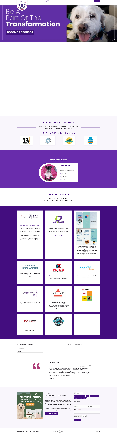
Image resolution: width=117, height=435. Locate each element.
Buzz (62, 428)
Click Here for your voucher (58, 235)
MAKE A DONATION (53, 410)
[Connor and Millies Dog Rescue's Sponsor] (30, 402)
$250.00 (96, 393)
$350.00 (80, 395)
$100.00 (91, 393)
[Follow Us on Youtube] (49, 1)
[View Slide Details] (58, 21)
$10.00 (79, 393)
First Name (76, 401)
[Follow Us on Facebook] (45, 1)
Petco (50, 275)
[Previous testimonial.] (89, 365)
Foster (39, 3)
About (47, 3)
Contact (51, 3)
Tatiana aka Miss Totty (66, 165)
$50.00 (87, 393)
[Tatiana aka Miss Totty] (49, 172)
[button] (89, 365)
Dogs (32, 3)
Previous (112, 40)
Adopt (36, 3)
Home (29, 3)
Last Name (89, 401)
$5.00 (75, 393)
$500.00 (85, 395)
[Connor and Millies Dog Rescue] (22, 5)
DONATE (97, 1)
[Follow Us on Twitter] (47, 1)
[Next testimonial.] (90, 365)
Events (43, 3)
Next (114, 40)
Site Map (98, 428)
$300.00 (75, 395)
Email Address (77, 406)
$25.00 (83, 393)
